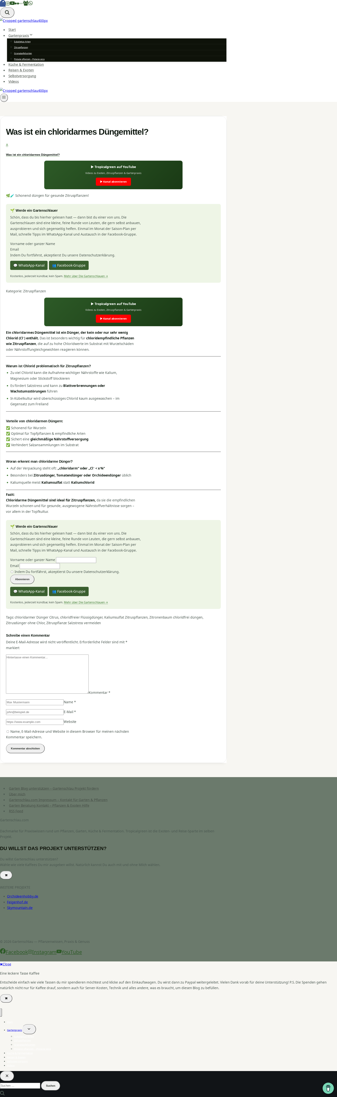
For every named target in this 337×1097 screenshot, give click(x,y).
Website (70, 721)
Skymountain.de (20, 907)
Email (14, 249)
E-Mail (70, 712)
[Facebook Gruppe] (25, 4)
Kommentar (99, 692)
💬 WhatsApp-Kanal (28, 265)
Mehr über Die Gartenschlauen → (86, 276)
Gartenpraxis (14, 1030)
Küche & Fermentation (26, 64)
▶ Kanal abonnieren (113, 181)
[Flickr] (17, 4)
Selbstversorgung (22, 76)
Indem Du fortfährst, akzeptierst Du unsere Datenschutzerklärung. (62, 255)
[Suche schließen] (7, 1076)
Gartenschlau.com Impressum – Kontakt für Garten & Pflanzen (58, 800)
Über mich (17, 794)
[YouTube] (12, 4)
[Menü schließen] (1, 1012)
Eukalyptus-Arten (22, 41)
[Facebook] (3, 4)
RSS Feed (16, 811)
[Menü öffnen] (4, 97)
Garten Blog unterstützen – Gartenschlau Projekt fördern (54, 788)
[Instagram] (8, 4)
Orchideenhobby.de (22, 896)
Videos (13, 81)
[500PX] (21, 4)
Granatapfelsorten (23, 53)
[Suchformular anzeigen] (7, 12)
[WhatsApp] (30, 4)
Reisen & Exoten (21, 70)
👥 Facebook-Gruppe (68, 265)
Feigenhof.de (17, 902)
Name (70, 702)
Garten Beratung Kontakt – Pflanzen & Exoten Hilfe (49, 805)
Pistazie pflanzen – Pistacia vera (29, 59)
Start (12, 30)
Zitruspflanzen (21, 47)
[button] (113, 149)
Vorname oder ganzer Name (32, 243)
